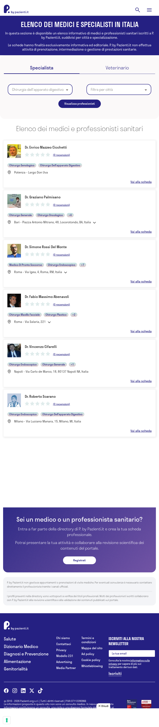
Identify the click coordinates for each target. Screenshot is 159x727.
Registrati (79, 560)
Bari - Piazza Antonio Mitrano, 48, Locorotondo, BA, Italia (52, 222)
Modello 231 (64, 656)
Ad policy (87, 654)
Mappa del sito (91, 648)
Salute (10, 639)
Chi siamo (63, 638)
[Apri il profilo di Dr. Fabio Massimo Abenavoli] (79, 313)
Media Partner (66, 668)
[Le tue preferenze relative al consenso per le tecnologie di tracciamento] (6, 720)
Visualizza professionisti (79, 104)
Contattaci (63, 644)
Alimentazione (17, 661)
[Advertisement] (79, 478)
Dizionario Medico (21, 646)
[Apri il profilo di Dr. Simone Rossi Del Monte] (79, 263)
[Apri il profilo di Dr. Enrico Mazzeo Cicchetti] (79, 163)
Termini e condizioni (88, 640)
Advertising (64, 662)
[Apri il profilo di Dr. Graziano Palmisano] (79, 213)
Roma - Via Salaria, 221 (30, 321)
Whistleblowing (92, 666)
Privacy (61, 650)
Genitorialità (16, 669)
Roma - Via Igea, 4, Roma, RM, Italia (38, 272)
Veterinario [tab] (117, 68)
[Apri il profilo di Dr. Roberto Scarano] (79, 413)
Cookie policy (90, 660)
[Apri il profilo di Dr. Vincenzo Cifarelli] (79, 363)
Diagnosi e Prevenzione (26, 654)
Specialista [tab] (41, 68)
